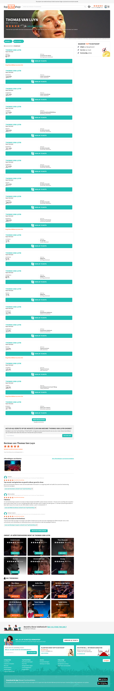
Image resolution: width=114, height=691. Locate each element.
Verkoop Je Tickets (45, 664)
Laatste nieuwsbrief (9, 671)
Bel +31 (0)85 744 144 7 (57, 627)
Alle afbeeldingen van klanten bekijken (63, 458)
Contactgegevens (26, 667)
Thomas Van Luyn (14, 23)
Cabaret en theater (9, 664)
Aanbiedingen (7, 669)
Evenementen (7, 667)
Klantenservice (62, 662)
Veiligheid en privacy (63, 664)
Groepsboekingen (44, 662)
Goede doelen (25, 669)
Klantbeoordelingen (27, 662)
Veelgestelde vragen (27, 666)
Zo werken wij (81, 653)
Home (7, 23)
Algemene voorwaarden (64, 666)
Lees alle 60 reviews (35, 26)
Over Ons (24, 664)
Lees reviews (44, 653)
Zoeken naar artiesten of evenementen (32, 7)
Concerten (6, 662)
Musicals (6, 666)
